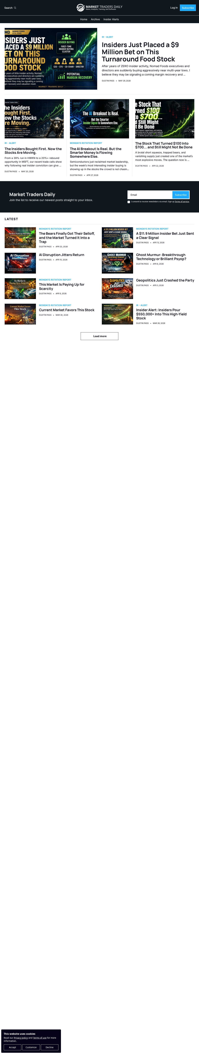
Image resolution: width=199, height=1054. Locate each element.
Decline (49, 1047)
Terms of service (182, 201)
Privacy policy (21, 1037)
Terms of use (39, 1037)
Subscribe (181, 194)
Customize (31, 1047)
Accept (12, 1047)
